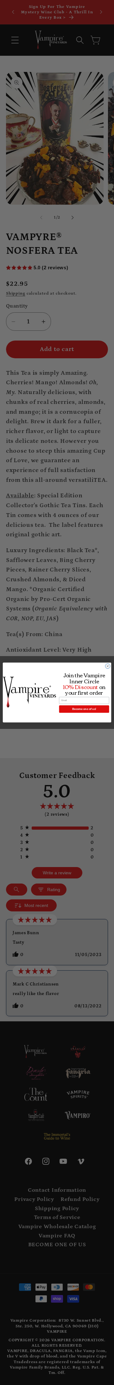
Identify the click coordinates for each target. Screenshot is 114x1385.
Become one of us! (84, 709)
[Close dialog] (107, 666)
